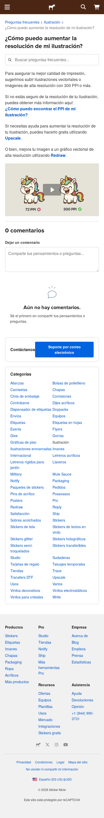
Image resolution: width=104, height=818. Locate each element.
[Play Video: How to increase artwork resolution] (52, 190)
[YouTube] (66, 745)
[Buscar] (83, 7)
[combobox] (52, 59)
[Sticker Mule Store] (38, 745)
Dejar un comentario (22, 242)
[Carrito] (97, 7)
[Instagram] (57, 745)
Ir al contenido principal (4, 4)
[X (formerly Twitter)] (47, 745)
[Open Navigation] (7, 7)
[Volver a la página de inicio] (52, 7)
